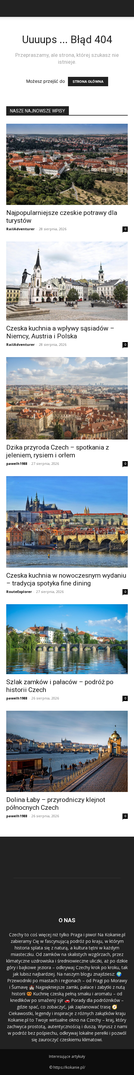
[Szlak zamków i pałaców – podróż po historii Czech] (67, 639)
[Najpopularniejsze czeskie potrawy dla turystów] (67, 164)
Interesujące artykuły (67, 1056)
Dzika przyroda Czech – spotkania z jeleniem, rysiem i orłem (57, 451)
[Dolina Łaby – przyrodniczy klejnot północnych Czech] (67, 751)
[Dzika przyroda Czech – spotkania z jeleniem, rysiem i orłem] (67, 398)
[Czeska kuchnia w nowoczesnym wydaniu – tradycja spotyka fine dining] (67, 522)
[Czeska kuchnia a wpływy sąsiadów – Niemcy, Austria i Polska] (67, 281)
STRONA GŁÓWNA (88, 81)
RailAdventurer (20, 228)
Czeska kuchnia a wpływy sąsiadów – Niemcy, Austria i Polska (60, 332)
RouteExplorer (19, 591)
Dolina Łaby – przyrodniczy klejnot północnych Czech (55, 803)
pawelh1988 (16, 463)
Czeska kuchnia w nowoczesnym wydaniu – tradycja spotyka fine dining (66, 579)
